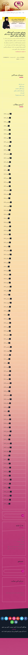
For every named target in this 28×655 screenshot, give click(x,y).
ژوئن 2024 (6, 214)
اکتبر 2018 (6, 487)
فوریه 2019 (6, 471)
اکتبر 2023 (6, 246)
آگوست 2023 (7, 254)
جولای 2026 (6, 117)
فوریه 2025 (6, 182)
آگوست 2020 (7, 399)
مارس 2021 (6, 371)
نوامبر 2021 (6, 339)
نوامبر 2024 (6, 194)
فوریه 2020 (6, 423)
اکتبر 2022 (6, 294)
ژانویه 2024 (6, 234)
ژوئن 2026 (6, 121)
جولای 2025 (6, 162)
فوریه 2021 (6, 375)
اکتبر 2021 (6, 343)
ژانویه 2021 (6, 379)
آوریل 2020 (6, 415)
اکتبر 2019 (6, 439)
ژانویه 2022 (6, 330)
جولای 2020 (6, 403)
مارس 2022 (6, 322)
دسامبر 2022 (7, 286)
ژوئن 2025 (6, 166)
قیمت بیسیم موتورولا (20, 95)
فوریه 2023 (6, 278)
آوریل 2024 (6, 222)
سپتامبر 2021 (7, 347)
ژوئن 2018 (6, 503)
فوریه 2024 (6, 230)
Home (20, 12)
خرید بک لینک (21, 84)
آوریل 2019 (6, 463)
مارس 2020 (6, 419)
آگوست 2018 (7, 495)
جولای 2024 (6, 210)
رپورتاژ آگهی (21, 86)
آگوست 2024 (7, 206)
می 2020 (6, 411)
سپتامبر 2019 (7, 443)
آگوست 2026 (7, 113)
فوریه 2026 (6, 134)
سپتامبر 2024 (7, 202)
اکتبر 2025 (6, 150)
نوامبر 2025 (6, 146)
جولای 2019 (6, 451)
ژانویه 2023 (6, 282)
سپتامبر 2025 (7, 154)
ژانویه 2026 (6, 138)
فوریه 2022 (6, 326)
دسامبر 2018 (7, 479)
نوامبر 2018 (6, 483)
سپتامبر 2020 (7, 395)
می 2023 (6, 266)
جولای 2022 (6, 306)
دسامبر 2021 (7, 335)
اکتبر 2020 (6, 391)
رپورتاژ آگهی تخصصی (19, 88)
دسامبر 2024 (7, 190)
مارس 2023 (6, 274)
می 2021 (6, 363)
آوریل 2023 (6, 270)
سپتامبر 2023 (7, 250)
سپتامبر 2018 (7, 491)
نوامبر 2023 (6, 242)
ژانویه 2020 (6, 427)
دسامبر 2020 (7, 383)
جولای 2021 (6, 355)
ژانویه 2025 (6, 186)
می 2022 (6, 314)
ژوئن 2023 (6, 262)
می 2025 (6, 170)
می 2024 (6, 218)
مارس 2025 (6, 178)
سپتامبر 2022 (7, 298)
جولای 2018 (6, 499)
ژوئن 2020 (6, 407)
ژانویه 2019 (6, 475)
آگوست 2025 (7, 158)
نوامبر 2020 (6, 387)
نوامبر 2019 (6, 435)
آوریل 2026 (6, 129)
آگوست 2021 (7, 351)
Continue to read (19, 51)
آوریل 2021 (6, 367)
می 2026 (6, 125)
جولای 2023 (6, 258)
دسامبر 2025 (7, 142)
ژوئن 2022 (6, 310)
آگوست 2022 (7, 302)
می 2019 (6, 459)
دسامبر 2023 (7, 238)
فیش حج (22, 92)
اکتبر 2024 (6, 198)
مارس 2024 (6, 226)
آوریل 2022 (6, 318)
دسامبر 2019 (7, 431)
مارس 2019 (6, 467)
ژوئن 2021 (6, 359)
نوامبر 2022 (6, 290)
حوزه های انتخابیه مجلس (19, 90)
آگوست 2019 (7, 447)
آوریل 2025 (6, 174)
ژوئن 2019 (6, 455)
